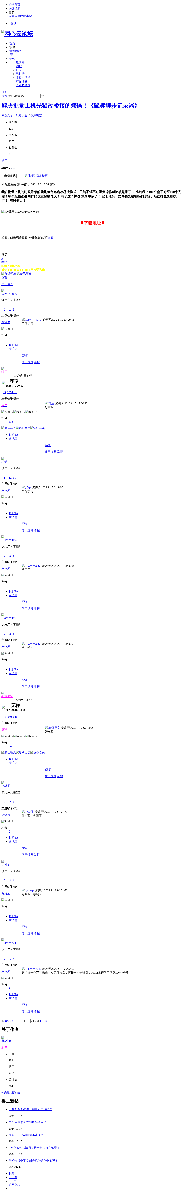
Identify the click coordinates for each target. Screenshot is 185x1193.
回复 (50, 237)
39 (4, 392)
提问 (4, 91)
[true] (42, 95)
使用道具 (7, 284)
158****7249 (9, 942)
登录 (13, 23)
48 (4, 716)
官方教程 (15, 51)
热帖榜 (20, 73)
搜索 (4, 95)
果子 (4, 461)
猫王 (4, 371)
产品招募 (21, 81)
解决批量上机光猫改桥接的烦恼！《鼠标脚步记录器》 (70, 105)
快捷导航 (14, 8)
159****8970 (9, 293)
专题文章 (7, 115)
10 (15, 1020)
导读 (12, 54)
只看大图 (21, 115)
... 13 (20, 1020)
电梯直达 (10, 175)
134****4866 (9, 539)
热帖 (12, 58)
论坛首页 (14, 4)
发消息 (13, 348)
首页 (12, 43)
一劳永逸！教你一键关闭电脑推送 (30, 1109)
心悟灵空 (7, 696)
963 (10, 716)
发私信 (15, 1092)
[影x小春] (2, 1037)
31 (14, 477)
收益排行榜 (23, 77)
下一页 (43, 1020)
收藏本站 (26, 16)
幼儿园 (5, 322)
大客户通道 (23, 85)
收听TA (13, 345)
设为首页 (14, 16)
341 (15, 716)
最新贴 (20, 62)
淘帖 (19, 66)
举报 (4, 262)
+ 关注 (5, 1092)
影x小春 (6, 1040)
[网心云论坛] (17, 33)
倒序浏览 (36, 115)
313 (15, 392)
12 (10, 477)
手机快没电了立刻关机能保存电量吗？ (33, 1160)
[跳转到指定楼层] (36, 175)
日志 (19, 70)
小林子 (5, 785)
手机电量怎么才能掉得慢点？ (27, 1122)
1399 (10, 392)
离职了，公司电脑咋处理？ (26, 1134)
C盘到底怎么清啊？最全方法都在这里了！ (36, 1147)
